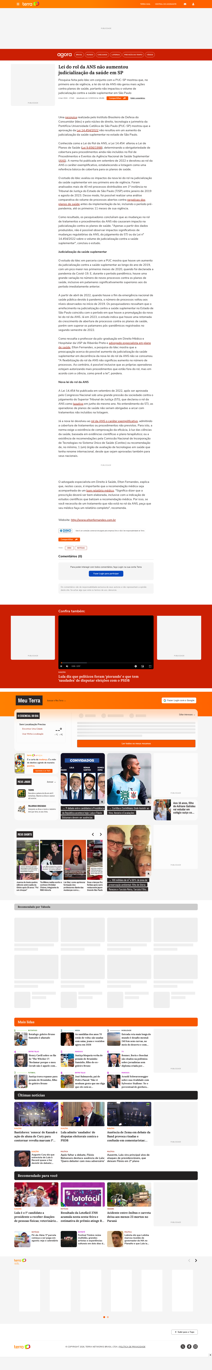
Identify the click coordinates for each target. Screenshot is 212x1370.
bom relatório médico (100, 490)
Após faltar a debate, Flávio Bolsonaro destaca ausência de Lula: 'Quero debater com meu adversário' (83, 1158)
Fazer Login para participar (106, 573)
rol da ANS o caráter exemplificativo (114, 421)
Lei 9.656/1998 (92, 148)
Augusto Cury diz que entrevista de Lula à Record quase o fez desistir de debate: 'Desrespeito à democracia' (43, 1159)
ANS (62, 161)
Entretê (81, 1232)
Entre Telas (34, 1052)
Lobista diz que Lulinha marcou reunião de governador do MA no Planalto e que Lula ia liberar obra (136, 1239)
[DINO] (65, 531)
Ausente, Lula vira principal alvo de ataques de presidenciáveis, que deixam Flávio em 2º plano (128, 1158)
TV (123, 1052)
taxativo (78, 404)
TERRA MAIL (145, 4)
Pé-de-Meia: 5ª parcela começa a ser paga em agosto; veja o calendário (45, 1238)
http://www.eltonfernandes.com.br (93, 520)
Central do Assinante (165, 4)
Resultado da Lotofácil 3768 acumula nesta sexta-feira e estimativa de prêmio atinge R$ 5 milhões (82, 1217)
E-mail (185, 4)
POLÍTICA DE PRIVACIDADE (132, 1346)
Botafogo (32, 1030)
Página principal (31, 4)
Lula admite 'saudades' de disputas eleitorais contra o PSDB (79, 1136)
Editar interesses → (187, 714)
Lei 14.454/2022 (88, 130)
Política (64, 1152)
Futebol (31, 1073)
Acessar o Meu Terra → (56, 700)
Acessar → (51, 781)
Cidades (110, 1209)
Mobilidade (126, 1030)
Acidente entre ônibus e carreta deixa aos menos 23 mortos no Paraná (129, 1217)
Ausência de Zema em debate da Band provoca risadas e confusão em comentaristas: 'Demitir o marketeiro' (128, 1136)
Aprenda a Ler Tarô (42, 771)
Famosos (79, 1052)
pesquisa (71, 117)
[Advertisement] (176, 1159)
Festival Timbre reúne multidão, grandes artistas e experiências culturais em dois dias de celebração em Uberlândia (91, 1239)
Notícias (81, 548)
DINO (69, 548)
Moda (77, 1030)
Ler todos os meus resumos (136, 743)
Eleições (62, 672)
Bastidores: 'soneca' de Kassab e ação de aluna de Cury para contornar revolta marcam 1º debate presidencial (35, 1136)
